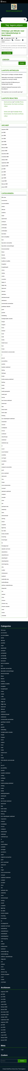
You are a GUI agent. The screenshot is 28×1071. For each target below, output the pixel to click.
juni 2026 (4, 135)
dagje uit (4, 282)
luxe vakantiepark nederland (8, 418)
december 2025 (5, 153)
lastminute (4, 403)
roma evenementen (6, 485)
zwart (3, 609)
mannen (3, 424)
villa (3, 567)
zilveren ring (4, 603)
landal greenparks (6, 391)
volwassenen (5, 573)
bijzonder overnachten (7, 242)
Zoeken (5, 59)
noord (3, 448)
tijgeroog (4, 527)
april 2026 (4, 141)
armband (4, 221)
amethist (4, 212)
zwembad (4, 615)
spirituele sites (5, 506)
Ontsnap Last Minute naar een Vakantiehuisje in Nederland (13, 33)
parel (3, 470)
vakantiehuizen (5, 555)
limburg (3, 415)
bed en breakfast (5, 236)
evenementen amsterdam (7, 303)
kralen (3, 385)
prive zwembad (5, 473)
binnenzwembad (5, 248)
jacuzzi (3, 358)
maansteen (4, 421)
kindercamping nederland (7, 379)
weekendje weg (5, 579)
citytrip (3, 273)
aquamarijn (4, 218)
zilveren (3, 600)
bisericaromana (8, 102)
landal (3, 388)
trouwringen (4, 539)
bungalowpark (5, 267)
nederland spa (5, 442)
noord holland (5, 452)
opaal (3, 464)
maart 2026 (4, 144)
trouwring (4, 536)
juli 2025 (3, 168)
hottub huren (5, 342)
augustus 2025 (5, 165)
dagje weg (4, 285)
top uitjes (4, 530)
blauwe (3, 255)
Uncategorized (5, 545)
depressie (4, 288)
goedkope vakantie (6, 306)
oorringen (4, 458)
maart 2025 (4, 181)
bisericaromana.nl (14, 11)
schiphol (4, 494)
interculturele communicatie (8, 352)
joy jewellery (4, 361)
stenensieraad (5, 515)
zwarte (3, 612)
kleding (3, 382)
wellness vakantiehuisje (7, 585)
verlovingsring (5, 564)
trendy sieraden (5, 533)
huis (3, 345)
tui (2, 542)
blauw (3, 252)
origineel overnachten (7, 467)
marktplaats (4, 427)
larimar (3, 397)
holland (3, 330)
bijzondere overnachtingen (8, 245)
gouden (3, 312)
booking (3, 258)
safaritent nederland (6, 491)
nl (1, 839)
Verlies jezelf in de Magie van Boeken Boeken (12, 74)
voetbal (3, 570)
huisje (3, 348)
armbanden (4, 224)
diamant (3, 291)
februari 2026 (5, 147)
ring (2, 479)
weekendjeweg (5, 582)
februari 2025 (5, 184)
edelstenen (4, 300)
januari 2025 (4, 187)
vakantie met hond (6, 548)
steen (3, 512)
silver (3, 500)
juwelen (3, 364)
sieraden (4, 497)
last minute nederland (7, 400)
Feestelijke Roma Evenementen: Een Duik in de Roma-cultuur (14, 104)
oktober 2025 (4, 159)
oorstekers (4, 461)
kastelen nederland (6, 367)
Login (2, 1049)
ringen (3, 482)
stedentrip (4, 509)
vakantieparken (5, 561)
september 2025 (5, 162)
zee (2, 591)
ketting (3, 370)
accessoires (4, 200)
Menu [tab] (4, 2)
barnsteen (4, 233)
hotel (3, 336)
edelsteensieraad (5, 297)
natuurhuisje (4, 436)
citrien (3, 270)
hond (3, 333)
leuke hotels (4, 409)
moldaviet (4, 433)
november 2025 (5, 156)
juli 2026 (3, 132)
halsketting (4, 315)
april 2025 (4, 177)
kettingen (4, 373)
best (3, 239)
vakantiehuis (4, 551)
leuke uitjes (4, 412)
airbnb (3, 206)
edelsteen (4, 294)
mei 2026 (4, 138)
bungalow (4, 264)
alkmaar (3, 209)
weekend (4, 576)
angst (3, 215)
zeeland (3, 594)
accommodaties (5, 203)
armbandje (4, 227)
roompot (4, 488)
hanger (3, 321)
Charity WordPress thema (9, 1069)
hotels (3, 339)
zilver (3, 597)
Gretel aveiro (7, 111)
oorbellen (4, 455)
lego (3, 406)
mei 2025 (4, 174)
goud (3, 309)
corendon (4, 279)
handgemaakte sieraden (7, 318)
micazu (3, 430)
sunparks (4, 524)
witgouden (4, 588)
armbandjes (4, 230)
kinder (3, 376)
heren (3, 327)
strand (3, 521)
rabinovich (4, 476)
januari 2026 (4, 150)
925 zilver (4, 197)
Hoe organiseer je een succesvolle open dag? (12, 92)
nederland (4, 439)
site (2, 503)
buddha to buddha (6, 261)
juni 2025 (4, 171)
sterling (3, 518)
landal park (4, 394)
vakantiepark (4, 558)
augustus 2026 (5, 129)
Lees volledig (7, 53)
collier (3, 276)
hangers (3, 324)
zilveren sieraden (5, 606)
